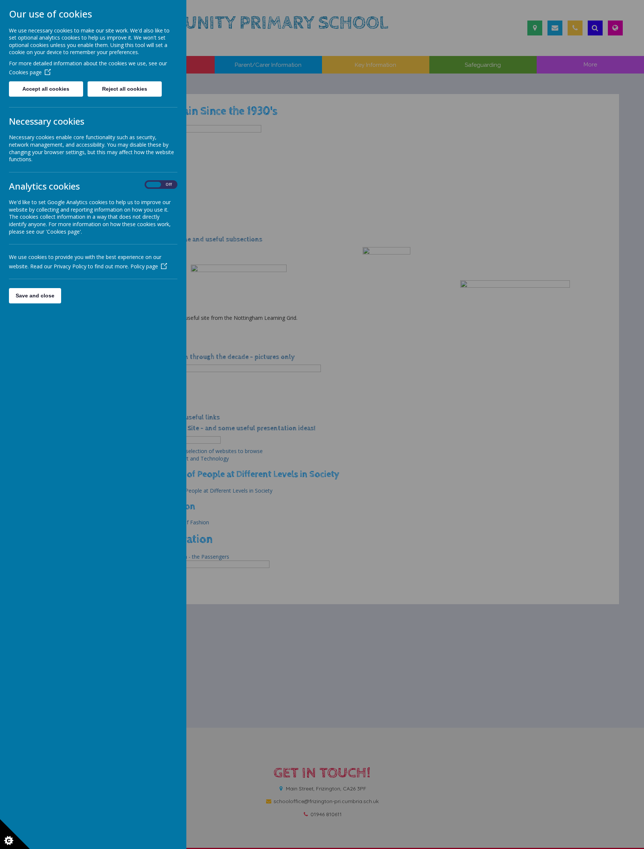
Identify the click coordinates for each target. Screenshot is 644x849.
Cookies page (25, 72)
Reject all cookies (124, 89)
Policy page (144, 266)
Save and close (35, 296)
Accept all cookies (45, 89)
